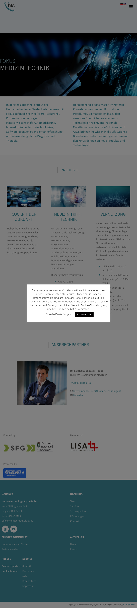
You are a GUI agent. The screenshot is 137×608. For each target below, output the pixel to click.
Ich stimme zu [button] (84, 314)
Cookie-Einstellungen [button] (58, 314)
